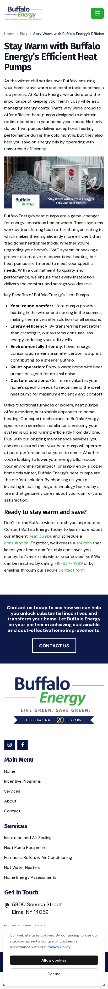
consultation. (16, 543)
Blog (24, 33)
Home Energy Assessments (30, 877)
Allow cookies (54, 960)
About (10, 801)
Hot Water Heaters (22, 867)
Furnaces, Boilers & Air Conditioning (38, 857)
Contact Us (54, 646)
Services (12, 791)
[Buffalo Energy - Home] (46, 13)
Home (9, 33)
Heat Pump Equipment (25, 847)
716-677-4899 (68, 563)
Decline (54, 973)
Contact (12, 811)
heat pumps (40, 536)
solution (84, 543)
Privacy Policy (59, 947)
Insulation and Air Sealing (28, 837)
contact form (72, 570)
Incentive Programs (22, 781)
